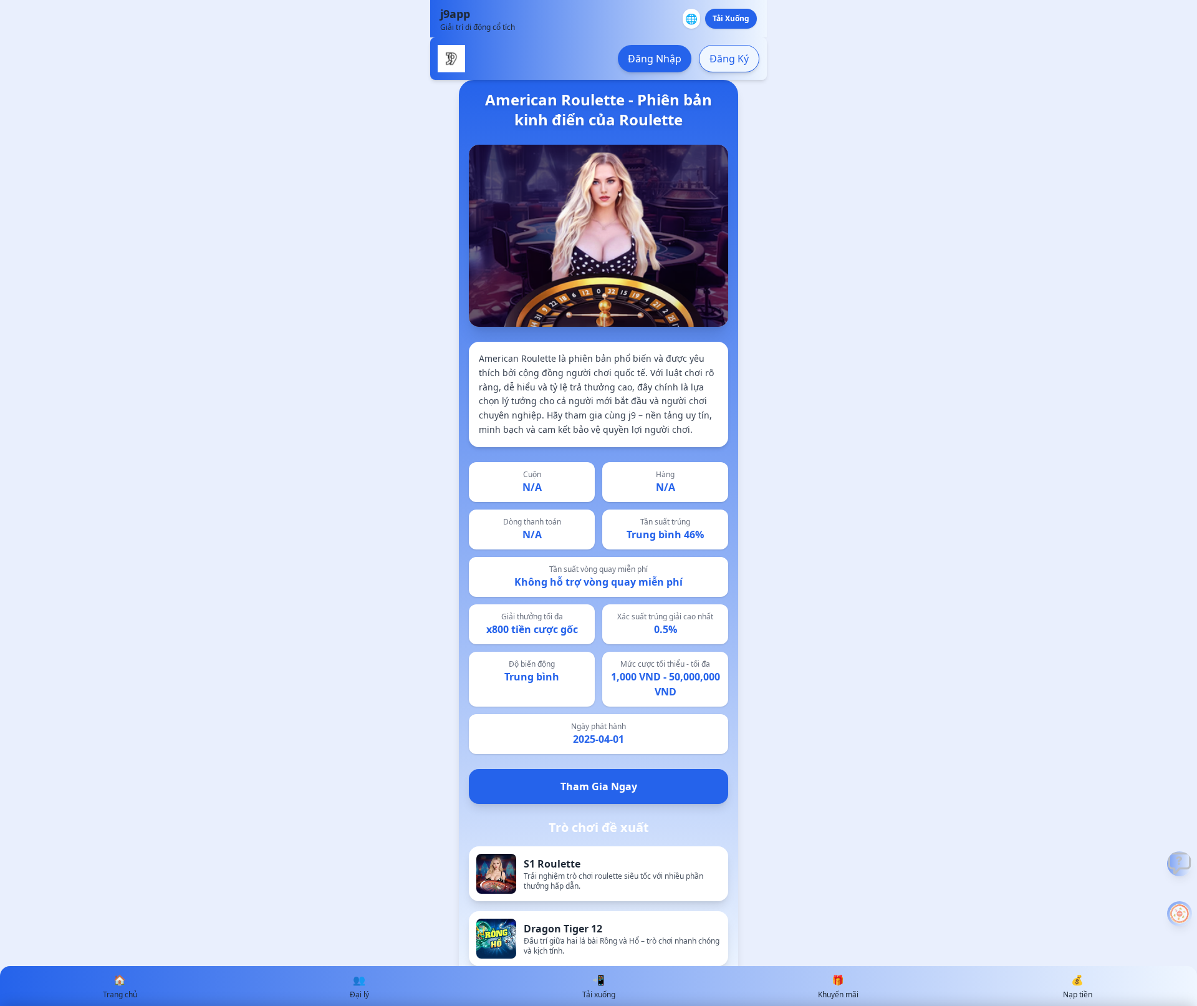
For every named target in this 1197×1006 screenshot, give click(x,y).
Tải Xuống (731, 18)
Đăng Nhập (654, 58)
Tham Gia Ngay (598, 786)
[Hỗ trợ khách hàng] (1179, 863)
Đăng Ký (729, 58)
